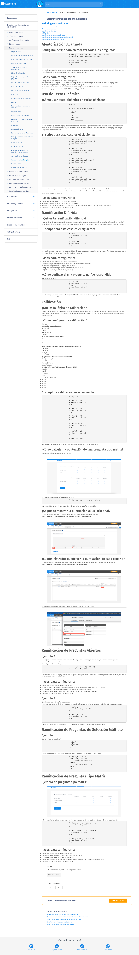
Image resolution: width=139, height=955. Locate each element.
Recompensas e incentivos (18, 183)
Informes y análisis (15, 204)
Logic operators (16, 112)
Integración (12, 211)
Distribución (12, 197)
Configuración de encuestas (18, 179)
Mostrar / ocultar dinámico (20, 83)
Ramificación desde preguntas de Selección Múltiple (64, 919)
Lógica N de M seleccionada (20, 115)
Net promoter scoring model (20, 90)
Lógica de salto (16, 52)
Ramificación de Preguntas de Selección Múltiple (57, 37)
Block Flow (14, 125)
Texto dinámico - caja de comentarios (19, 68)
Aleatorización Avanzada (50, 27)
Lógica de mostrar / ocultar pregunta (20, 78)
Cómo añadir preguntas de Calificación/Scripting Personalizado (67, 917)
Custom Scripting (16, 164)
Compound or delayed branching (21, 59)
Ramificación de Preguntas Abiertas (53, 35)
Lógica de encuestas (15, 48)
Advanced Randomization (19, 156)
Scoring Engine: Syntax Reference (22, 133)
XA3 (8, 239)
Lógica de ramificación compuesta (22, 56)
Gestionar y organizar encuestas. (20, 187)
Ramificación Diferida (49, 31)
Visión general (52, 12)
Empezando (12, 18)
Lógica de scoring (17, 86)
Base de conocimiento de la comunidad (74, 12)
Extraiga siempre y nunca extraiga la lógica (22, 138)
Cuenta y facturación (16, 218)
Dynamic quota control (18, 63)
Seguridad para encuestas (17, 191)
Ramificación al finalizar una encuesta (20, 107)
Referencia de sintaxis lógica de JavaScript (21, 120)
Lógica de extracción (18, 73)
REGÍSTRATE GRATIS (118, 900)
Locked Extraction (17, 146)
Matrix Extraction (16, 142)
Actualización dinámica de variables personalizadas (19, 151)
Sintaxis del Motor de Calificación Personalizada (62, 914)
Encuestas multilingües (16, 175)
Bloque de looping (17, 129)
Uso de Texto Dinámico (49, 29)
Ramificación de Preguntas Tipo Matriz (54, 39)
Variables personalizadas (17, 171)
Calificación (45, 33)
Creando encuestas (15, 32)
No (59, 887)
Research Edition (53, 875)
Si (50, 887)
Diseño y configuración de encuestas (18, 26)
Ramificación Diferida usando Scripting (59, 922)
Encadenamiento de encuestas (21, 98)
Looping (13, 102)
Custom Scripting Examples (20, 160)
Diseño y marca (14, 44)
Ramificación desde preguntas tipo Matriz (60, 924)
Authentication (13, 232)
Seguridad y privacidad (17, 225)
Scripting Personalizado (55, 23)
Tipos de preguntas (15, 36)
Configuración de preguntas (18, 40)
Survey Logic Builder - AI (19, 168)
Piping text (14, 94)
